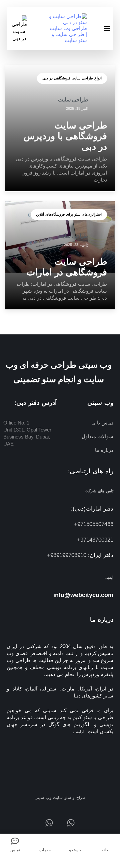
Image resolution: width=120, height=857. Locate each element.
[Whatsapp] (71, 823)
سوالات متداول (97, 436)
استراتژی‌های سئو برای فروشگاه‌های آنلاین (69, 214)
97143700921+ (95, 540)
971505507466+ (93, 524)
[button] (104, 28)
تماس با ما (102, 422)
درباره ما (104, 450)
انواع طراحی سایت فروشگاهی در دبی (72, 78)
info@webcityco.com (83, 595)
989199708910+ (66, 555)
